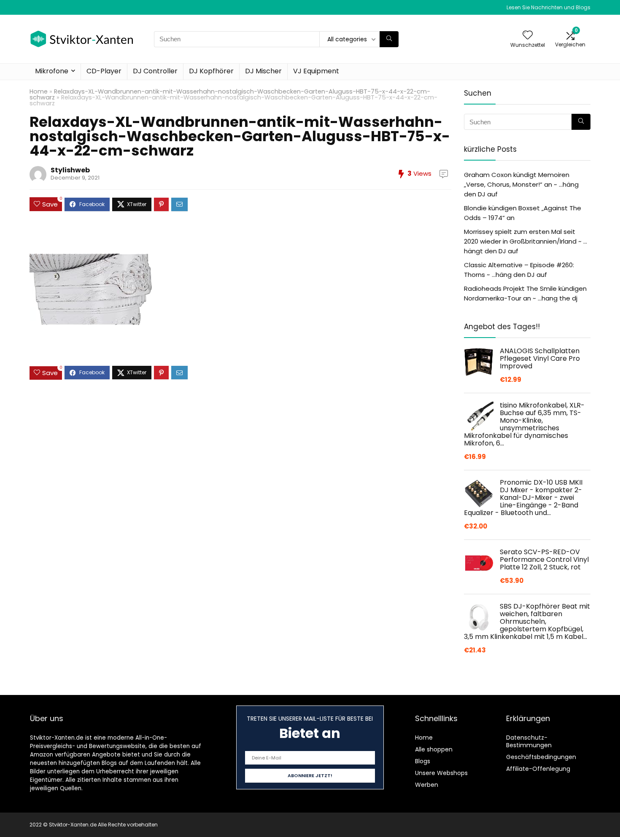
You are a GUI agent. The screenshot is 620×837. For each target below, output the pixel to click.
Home (39, 91)
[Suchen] (389, 39)
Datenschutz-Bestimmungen (529, 741)
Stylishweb (70, 170)
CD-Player (103, 71)
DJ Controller (155, 71)
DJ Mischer (263, 71)
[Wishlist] (528, 36)
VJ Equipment (316, 71)
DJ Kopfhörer (211, 71)
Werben (426, 785)
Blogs (422, 761)
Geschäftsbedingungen (541, 757)
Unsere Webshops (441, 773)
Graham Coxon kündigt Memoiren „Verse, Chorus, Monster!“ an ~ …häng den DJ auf (521, 184)
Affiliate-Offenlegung (538, 769)
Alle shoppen (434, 749)
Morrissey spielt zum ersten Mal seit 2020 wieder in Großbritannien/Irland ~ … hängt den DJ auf (525, 241)
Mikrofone (51, 71)
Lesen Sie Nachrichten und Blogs (548, 7)
